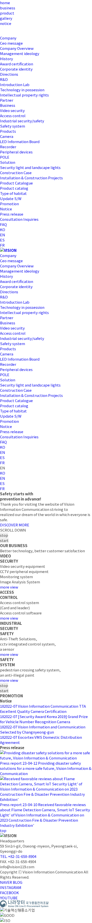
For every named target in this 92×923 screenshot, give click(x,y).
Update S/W (10, 198)
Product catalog (14, 188)
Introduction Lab (14, 84)
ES (2, 239)
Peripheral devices (16, 151)
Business (7, 105)
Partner (6, 100)
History (6, 58)
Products (8, 131)
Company (8, 37)
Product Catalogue (16, 182)
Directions (9, 74)
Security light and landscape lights (30, 167)
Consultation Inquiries (19, 219)
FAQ (3, 224)
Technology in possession (22, 89)
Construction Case (16, 172)
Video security (12, 110)
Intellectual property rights (24, 94)
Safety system (12, 126)
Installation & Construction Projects (31, 177)
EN (2, 234)
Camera (6, 136)
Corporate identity (16, 69)
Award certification (16, 63)
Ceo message (11, 43)
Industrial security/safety (22, 120)
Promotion (9, 203)
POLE (4, 157)
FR (2, 245)
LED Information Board (19, 141)
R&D (4, 79)
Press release (11, 214)
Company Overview (17, 48)
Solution (7, 162)
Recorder (8, 146)
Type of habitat (13, 193)
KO (2, 229)
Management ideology (19, 53)
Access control (13, 115)
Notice (6, 208)
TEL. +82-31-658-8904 (18, 856)
